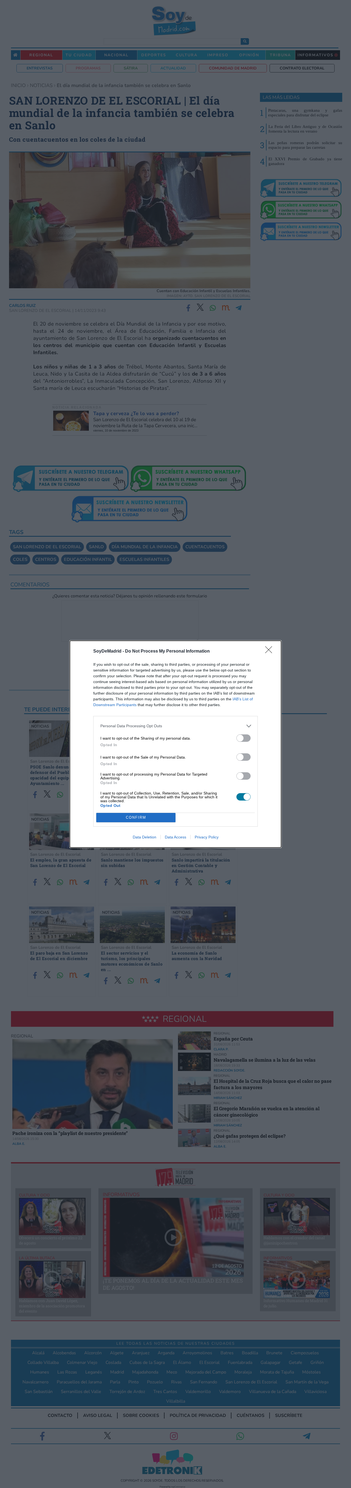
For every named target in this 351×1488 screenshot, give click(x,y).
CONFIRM (136, 817)
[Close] (270, 651)
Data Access (175, 837)
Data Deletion (144, 837)
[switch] (243, 738)
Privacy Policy (207, 837)
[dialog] (175, 744)
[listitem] (175, 726)
